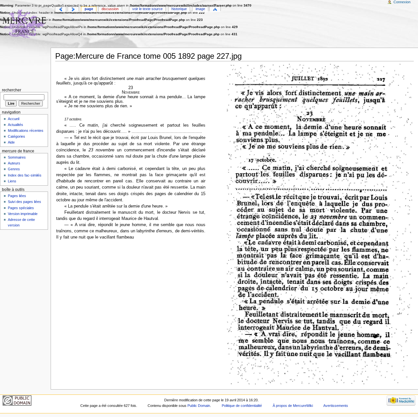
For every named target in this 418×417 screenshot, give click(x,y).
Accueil (13, 119)
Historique (179, 9)
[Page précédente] (60, 9)
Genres (14, 169)
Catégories (16, 136)
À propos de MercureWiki (293, 406)
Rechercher (11, 90)
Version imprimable (23, 214)
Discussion (110, 9)
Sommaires (17, 157)
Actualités (15, 125)
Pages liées (17, 196)
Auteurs (14, 163)
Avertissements (335, 406)
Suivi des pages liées (24, 202)
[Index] (215, 9)
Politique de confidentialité (242, 406)
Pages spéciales (21, 208)
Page (89, 9)
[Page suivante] (73, 9)
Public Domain (198, 406)
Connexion (402, 2)
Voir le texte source (147, 9)
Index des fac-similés (24, 175)
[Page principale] (25, 25)
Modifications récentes (25, 130)
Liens (12, 181)
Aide (11, 142)
